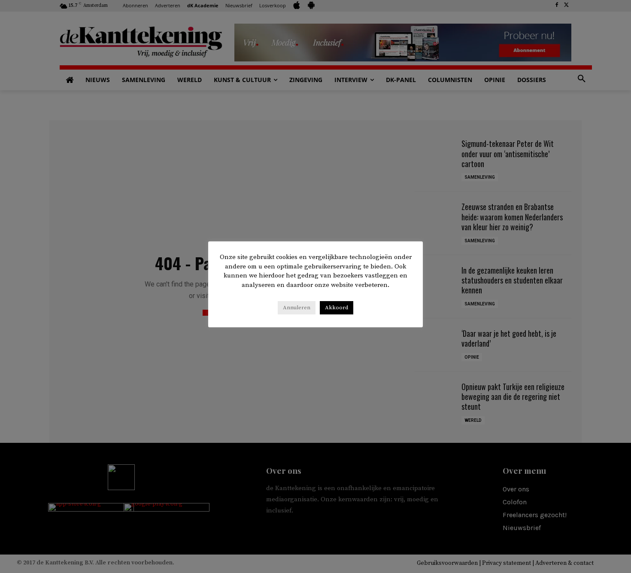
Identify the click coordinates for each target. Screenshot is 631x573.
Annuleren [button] (296, 307)
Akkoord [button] (336, 307)
